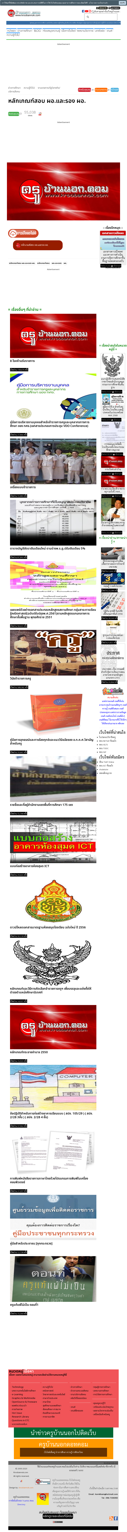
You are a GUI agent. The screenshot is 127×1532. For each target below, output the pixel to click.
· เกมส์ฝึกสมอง (76, 1410)
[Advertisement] (63, 63)
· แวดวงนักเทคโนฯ (19, 1424)
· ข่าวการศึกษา (76, 1387)
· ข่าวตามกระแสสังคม (79, 1390)
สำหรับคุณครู (84, 90)
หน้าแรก (115, 90)
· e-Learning (17, 1394)
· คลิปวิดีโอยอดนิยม (78, 1398)
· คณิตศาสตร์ (47, 1390)
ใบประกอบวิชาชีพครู (107, 737)
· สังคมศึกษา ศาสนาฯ (51, 1409)
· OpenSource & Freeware (24, 1402)
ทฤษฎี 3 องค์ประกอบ (113, 586)
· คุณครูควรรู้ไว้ (98, 1403)
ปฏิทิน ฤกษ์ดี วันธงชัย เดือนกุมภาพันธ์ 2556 (113, 612)
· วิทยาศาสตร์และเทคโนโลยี (53, 1394)
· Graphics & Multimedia (23, 1398)
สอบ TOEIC (104, 748)
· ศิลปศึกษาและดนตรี (51, 1413)
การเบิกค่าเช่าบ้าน (113, 469)
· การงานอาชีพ (48, 1416)
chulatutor (103, 769)
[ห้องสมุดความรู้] (51, 30)
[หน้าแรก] (11, 30)
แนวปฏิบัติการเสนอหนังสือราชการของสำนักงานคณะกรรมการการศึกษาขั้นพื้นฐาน (113, 383)
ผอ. (65, 263)
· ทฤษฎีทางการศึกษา (101, 1387)
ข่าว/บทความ (101, 90)
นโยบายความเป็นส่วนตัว (98, 3)
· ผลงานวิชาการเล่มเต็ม (102, 1410)
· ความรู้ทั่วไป (47, 1387)
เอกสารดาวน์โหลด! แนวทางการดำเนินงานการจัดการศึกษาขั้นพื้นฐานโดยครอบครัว (113, 256)
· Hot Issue (16, 1413)
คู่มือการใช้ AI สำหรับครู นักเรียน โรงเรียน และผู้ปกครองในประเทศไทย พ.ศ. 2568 (113, 411)
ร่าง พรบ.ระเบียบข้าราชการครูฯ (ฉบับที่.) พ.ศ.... (113, 490)
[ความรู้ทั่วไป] (13, 34)
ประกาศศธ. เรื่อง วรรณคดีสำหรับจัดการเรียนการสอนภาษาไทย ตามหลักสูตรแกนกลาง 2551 (113, 673)
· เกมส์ (72, 1407)
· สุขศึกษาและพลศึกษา (51, 1405)
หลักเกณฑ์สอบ (43, 263)
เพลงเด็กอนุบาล (105, 773)
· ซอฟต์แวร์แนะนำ (19, 1405)
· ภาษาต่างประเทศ (49, 1398)
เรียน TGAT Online (106, 762)
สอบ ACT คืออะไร (106, 765)
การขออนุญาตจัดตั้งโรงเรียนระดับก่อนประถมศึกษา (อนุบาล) (113, 447)
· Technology (17, 1387)
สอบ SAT (102, 752)
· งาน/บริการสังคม (78, 1394)
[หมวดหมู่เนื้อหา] (68, 30)
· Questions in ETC (20, 1420)
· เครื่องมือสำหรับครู (101, 1414)
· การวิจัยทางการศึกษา (102, 1394)
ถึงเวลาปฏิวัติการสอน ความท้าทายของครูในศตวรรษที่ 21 (113, 525)
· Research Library (20, 1416)
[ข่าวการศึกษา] (24, 30)
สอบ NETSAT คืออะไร (107, 741)
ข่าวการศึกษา (14, 88)
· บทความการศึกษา (100, 1390)
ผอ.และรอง (57, 263)
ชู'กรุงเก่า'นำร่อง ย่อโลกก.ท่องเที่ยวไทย (113, 636)
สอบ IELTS (103, 744)
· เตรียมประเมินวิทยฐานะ (103, 1407)
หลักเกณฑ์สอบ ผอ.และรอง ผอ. (22, 263)
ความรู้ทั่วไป (29, 88)
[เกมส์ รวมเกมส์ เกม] (109, 30)
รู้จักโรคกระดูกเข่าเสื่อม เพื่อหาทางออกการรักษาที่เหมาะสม (113, 564)
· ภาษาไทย (46, 1402)
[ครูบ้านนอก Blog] (37, 30)
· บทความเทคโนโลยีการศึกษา (23, 1390)
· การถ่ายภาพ (16, 1409)
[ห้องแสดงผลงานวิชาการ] (85, 30)
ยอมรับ (122, 3)
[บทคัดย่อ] (100, 30)
